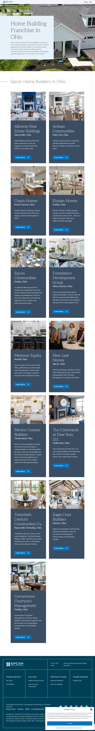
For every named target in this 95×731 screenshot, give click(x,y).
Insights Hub (77, 680)
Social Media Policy (37, 709)
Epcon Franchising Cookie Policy (65, 727)
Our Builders (10, 684)
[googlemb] (81, 706)
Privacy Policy (78, 727)
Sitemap (20, 709)
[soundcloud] (86, 706)
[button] (91, 709)
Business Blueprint (57, 680)
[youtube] (76, 706)
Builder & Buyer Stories (36, 680)
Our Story (9, 680)
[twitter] (66, 706)
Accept (69, 723)
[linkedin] (71, 706)
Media (27, 709)
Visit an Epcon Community (33, 685)
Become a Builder (56, 684)
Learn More (20, 157)
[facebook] (60, 706)
